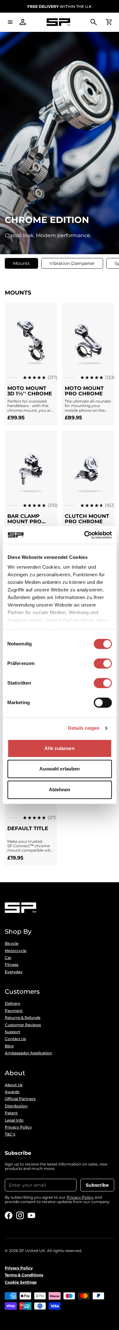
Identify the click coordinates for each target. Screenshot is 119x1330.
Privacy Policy (18, 1127)
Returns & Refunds (22, 1017)
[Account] (23, 22)
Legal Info (14, 1120)
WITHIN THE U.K (59, 6)
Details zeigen (83, 728)
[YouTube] (31, 1215)
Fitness (11, 964)
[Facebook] (8, 1215)
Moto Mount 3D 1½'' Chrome (29, 391)
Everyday (14, 972)
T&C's (10, 1134)
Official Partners (20, 1099)
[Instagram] (20, 1215)
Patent (11, 1113)
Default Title (27, 828)
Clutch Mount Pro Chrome (87, 519)
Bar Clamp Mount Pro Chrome (24, 521)
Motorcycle (15, 951)
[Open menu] (10, 22)
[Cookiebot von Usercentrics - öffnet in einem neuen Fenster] (85, 535)
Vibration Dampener (72, 263)
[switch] (103, 663)
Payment (14, 1011)
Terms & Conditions (24, 1275)
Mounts (21, 263)
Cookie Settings (20, 1282)
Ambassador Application (28, 1053)
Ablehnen (59, 789)
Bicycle (11, 943)
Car (8, 958)
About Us (14, 1085)
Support (12, 1032)
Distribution (16, 1106)
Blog (9, 1046)
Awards (12, 1092)
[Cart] (108, 22)
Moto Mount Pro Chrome (84, 391)
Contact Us (15, 1039)
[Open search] (93, 22)
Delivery (12, 1003)
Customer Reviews (23, 1025)
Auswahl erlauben (59, 768)
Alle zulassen (59, 748)
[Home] (58, 22)
